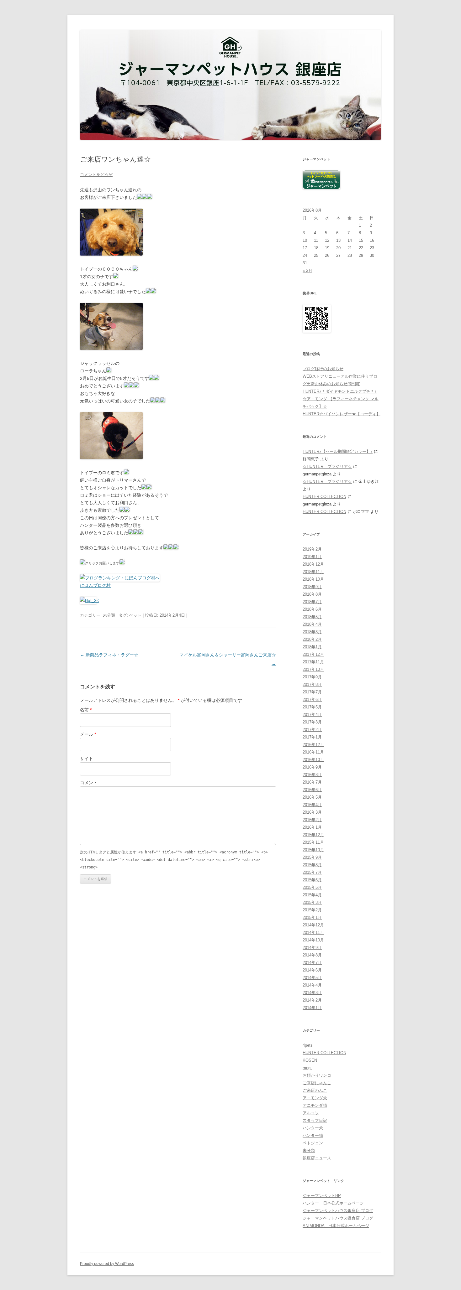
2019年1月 (312, 556)
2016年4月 (312, 804)
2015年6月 (312, 880)
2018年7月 (312, 601)
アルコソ (311, 1113)
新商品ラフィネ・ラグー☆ (109, 654)
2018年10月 (313, 579)
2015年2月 (312, 910)
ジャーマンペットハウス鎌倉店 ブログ (338, 1218)
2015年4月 (312, 895)
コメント (89, 782)
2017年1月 (312, 737)
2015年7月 (312, 872)
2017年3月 (312, 722)
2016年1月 (312, 827)
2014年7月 (312, 962)
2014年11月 (313, 932)
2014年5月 (312, 977)
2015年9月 (312, 857)
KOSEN (310, 1060)
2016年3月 (312, 812)
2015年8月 (312, 865)
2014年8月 (312, 955)
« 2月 (307, 270)
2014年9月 (312, 947)
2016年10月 (313, 759)
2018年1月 (312, 647)
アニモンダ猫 (315, 1105)
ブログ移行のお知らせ (323, 368)
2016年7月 (312, 782)
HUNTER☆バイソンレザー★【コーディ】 (341, 414)
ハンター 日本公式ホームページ (333, 1203)
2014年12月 (313, 925)
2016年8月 (312, 774)
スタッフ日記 (315, 1120)
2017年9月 (312, 677)
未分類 (109, 615)
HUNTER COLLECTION (324, 496)
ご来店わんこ (315, 1090)
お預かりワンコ (317, 1075)
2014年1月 (312, 1007)
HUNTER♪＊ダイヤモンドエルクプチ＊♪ (340, 391)
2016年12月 (313, 744)
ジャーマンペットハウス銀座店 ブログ (338, 1210)
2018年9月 (312, 586)
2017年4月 (312, 714)
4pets (308, 1045)
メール (88, 734)
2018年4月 (312, 624)
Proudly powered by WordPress (107, 1264)
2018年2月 (312, 639)
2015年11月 (313, 842)
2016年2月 (312, 819)
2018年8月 (312, 594)
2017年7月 (312, 692)
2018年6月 (312, 609)
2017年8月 (312, 684)
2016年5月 (312, 797)
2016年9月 (312, 767)
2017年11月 (313, 662)
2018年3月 (312, 631)
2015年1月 (312, 917)
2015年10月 (313, 849)
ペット (135, 615)
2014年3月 (312, 992)
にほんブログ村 (95, 585)
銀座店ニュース (317, 1158)
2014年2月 (312, 1000)
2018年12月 (313, 564)
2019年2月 (312, 549)
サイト (86, 758)
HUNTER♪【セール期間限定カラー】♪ (338, 451)
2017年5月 (312, 707)
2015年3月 (312, 902)
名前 (86, 709)
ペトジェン (313, 1143)
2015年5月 (312, 887)
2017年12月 (313, 654)
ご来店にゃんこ (317, 1082)
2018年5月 (312, 616)
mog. (307, 1067)
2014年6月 (312, 970)
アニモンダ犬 (315, 1098)
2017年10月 (313, 669)
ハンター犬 (313, 1128)
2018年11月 (313, 571)
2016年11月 (313, 752)
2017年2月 (312, 729)
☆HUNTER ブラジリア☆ (327, 466)
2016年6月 (312, 789)
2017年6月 (312, 699)
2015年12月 (313, 834)
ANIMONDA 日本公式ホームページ (336, 1225)
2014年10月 (313, 940)
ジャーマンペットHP (322, 1195)
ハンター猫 (313, 1135)
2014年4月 (312, 985)
